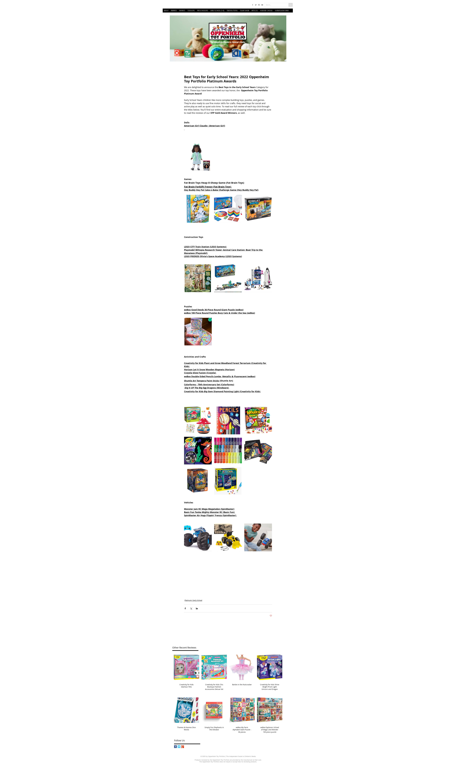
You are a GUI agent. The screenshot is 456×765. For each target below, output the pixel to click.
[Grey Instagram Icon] (259, 5)
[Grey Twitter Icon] (256, 5)
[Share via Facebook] (185, 608)
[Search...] (290, 5)
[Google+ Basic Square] (182, 746)
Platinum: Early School (193, 600)
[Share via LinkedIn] (197, 608)
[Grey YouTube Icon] (262, 5)
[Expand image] (198, 157)
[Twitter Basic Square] (179, 746)
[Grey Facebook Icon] (253, 5)
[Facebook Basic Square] (175, 746)
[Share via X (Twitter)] (191, 608)
